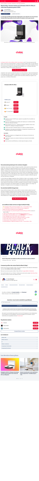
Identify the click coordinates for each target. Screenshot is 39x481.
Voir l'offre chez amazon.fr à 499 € (19, 198)
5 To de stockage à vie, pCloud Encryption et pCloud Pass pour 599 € (16, 210)
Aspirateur (14, 3)
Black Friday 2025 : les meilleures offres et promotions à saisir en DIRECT (18, 258)
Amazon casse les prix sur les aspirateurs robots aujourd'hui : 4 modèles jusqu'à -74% (29, 373)
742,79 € (16, 111)
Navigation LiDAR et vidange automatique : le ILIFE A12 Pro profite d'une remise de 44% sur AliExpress (10, 373)
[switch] (35, 1)
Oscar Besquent (7, 9)
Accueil (2, 3)
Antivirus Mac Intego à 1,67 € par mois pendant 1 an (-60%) (14, 218)
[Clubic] (19, 1)
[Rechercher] (3, 1)
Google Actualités (15, 292)
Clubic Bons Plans (33, 273)
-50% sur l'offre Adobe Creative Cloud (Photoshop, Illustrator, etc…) (16, 213)
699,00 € (16, 108)
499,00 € (16, 102)
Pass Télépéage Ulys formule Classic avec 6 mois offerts (14, 216)
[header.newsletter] (4, 1)
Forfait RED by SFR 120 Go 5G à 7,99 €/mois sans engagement (17, 208)
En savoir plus (20, 315)
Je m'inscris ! (19, 305)
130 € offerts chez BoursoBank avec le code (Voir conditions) (17, 214)
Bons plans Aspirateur (21, 3)
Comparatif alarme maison (19, 331)
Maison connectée (7, 3)
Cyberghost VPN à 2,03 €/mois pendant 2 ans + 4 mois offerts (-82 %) (18, 206)
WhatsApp (24, 292)
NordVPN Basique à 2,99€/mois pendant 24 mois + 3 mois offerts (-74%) (17, 221)
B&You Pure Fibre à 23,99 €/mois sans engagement (13, 209)
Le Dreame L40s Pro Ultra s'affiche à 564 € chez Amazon (12, 62)
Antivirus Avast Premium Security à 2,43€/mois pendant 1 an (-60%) (16, 217)
